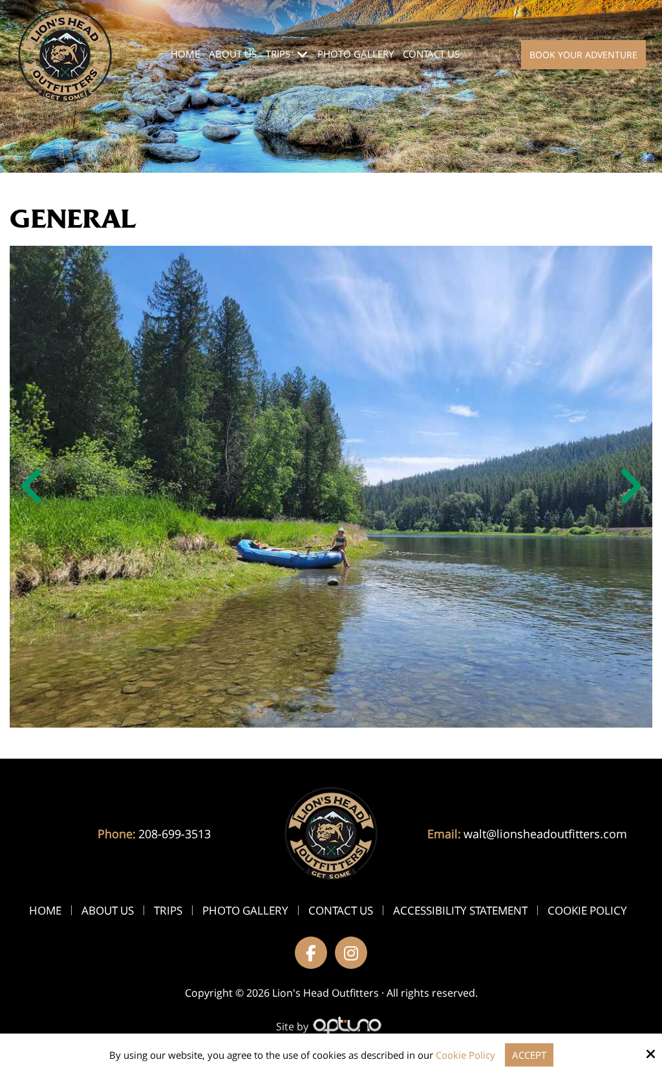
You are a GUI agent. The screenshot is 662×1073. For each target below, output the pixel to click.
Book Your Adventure (583, 55)
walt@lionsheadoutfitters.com (545, 833)
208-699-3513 (174, 833)
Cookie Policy (465, 1055)
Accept (529, 1054)
